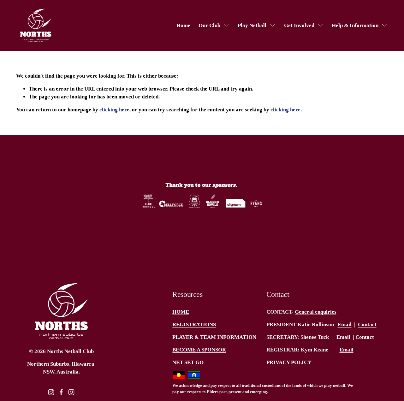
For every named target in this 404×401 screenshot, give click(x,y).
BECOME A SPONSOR (199, 350)
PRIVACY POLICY (289, 362)
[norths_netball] (71, 392)
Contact (367, 324)
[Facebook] (61, 392)
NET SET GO (188, 362)
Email (345, 324)
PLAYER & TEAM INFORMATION (214, 337)
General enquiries (315, 312)
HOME (180, 312)
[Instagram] (51, 392)
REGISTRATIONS (194, 324)
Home (183, 25)
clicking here (114, 110)
